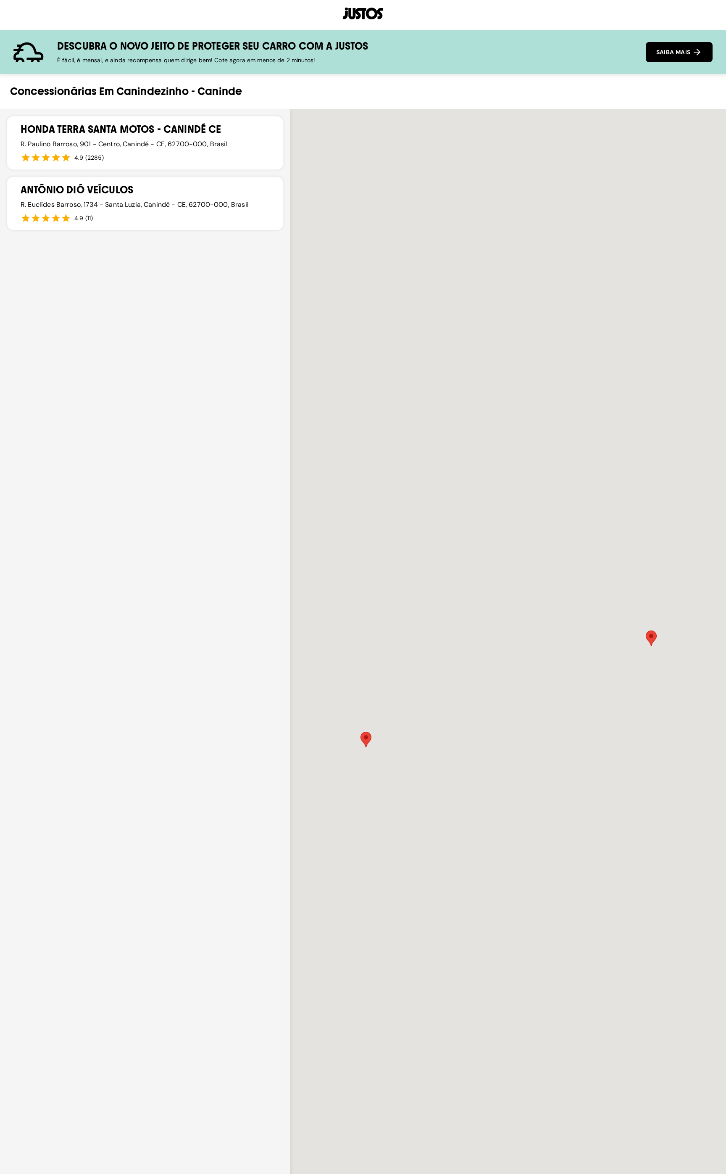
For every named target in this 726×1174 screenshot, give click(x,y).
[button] (651, 638)
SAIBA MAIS (674, 52)
